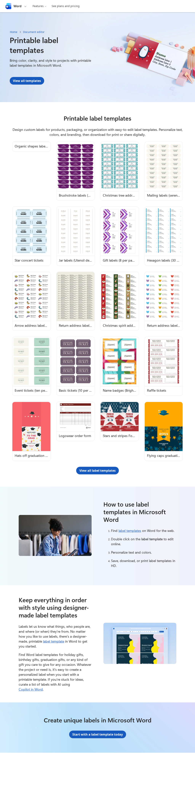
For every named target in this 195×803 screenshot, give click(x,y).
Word (18, 6)
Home (13, 32)
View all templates (27, 81)
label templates (129, 530)
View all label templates (97, 470)
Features (38, 6)
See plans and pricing (66, 6)
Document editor (34, 32)
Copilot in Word (31, 689)
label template (53, 641)
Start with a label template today (97, 734)
